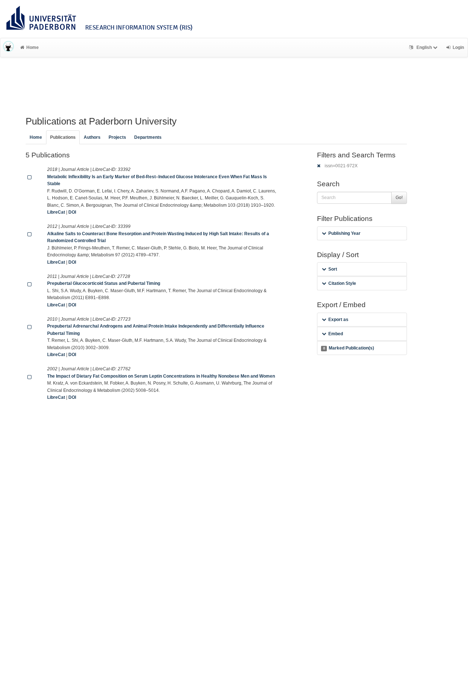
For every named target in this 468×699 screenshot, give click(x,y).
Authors (92, 137)
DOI (72, 212)
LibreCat (56, 212)
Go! (399, 197)
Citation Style (342, 283)
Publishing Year (344, 233)
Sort (332, 269)
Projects (117, 137)
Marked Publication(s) (348, 348)
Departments (148, 137)
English (424, 47)
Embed (335, 333)
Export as (338, 319)
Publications (63, 137)
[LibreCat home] (8, 47)
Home (32, 47)
